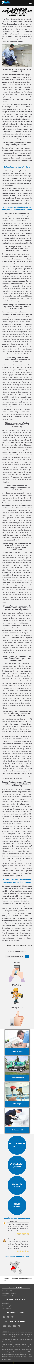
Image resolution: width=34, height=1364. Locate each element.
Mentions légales (7, 1306)
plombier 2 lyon (18, 1352)
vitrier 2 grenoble (14, 1344)
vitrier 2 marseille (7, 1342)
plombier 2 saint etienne (15, 1347)
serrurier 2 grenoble (19, 1342)
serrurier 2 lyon (6, 1352)
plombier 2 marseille (25, 1339)
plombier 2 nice (22, 1337)
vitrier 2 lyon (28, 1352)
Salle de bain (12, 1295)
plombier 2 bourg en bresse (11, 1334)
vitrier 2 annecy (6, 1359)
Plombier (13, 1293)
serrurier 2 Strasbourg (13, 1349)
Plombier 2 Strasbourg (10, 1278)
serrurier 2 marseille (11, 1339)
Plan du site (5, 1303)
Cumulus (4, 1295)
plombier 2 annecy (26, 1356)
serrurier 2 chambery (8, 1354)
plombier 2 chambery (21, 1354)
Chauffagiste (5, 1293)
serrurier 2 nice (11, 1337)
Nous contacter (6, 1308)
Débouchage (13, 1291)
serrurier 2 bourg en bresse (22, 1332)
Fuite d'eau (5, 1291)
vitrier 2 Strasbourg (26, 1349)
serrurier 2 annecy (13, 1356)
